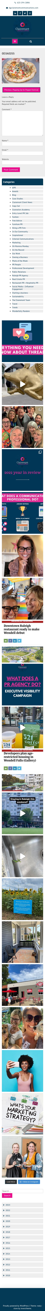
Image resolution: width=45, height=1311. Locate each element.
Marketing (16, 242)
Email (5, 149)
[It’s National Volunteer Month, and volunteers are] (22, 1028)
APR (14, 187)
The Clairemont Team (21, 300)
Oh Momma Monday (20, 246)
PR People (16, 264)
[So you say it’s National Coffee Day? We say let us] (22, 727)
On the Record (18, 249)
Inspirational (17, 235)
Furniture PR (17, 224)
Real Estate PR (18, 279)
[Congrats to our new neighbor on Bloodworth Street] (22, 985)
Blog (14, 195)
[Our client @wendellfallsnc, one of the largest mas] (22, 770)
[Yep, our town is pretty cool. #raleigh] (22, 899)
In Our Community (20, 231)
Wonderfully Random (21, 311)
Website (5, 159)
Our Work (16, 253)
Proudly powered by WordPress (16, 1305)
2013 (8, 1259)
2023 (8, 1204)
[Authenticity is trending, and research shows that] (22, 1071)
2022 (8, 1210)
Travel (14, 303)
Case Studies (17, 198)
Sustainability (18, 296)
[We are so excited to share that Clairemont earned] (22, 1157)
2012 (8, 1264)
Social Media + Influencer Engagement (23, 288)
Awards (15, 191)
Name (5, 140)
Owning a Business (20, 257)
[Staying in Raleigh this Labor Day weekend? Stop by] (22, 813)
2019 (8, 1226)
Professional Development (23, 268)
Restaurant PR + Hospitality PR (25, 282)
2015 (8, 1248)
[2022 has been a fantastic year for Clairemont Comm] (22, 470)
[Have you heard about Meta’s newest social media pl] (22, 341)
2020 (8, 1221)
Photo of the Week (20, 260)
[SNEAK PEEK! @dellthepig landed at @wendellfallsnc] (22, 384)
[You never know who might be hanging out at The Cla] (22, 856)
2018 (8, 1232)
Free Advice (17, 220)
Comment (7, 109)
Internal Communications (23, 238)
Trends (15, 307)
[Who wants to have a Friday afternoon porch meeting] (22, 942)
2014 (8, 1253)
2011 (8, 1270)
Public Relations (19, 271)
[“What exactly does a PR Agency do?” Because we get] (22, 684)
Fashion (15, 216)
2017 (8, 1237)
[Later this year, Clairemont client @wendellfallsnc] (22, 642)
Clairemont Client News (22, 202)
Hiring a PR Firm (19, 227)
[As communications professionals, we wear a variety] (22, 513)
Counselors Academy (21, 209)
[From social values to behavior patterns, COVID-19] (22, 1114)
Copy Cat (16, 206)
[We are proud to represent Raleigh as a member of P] (22, 427)
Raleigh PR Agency (20, 275)
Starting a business (20, 292)
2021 (8, 1215)
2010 (8, 1275)
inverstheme (26, 1308)
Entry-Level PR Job (20, 213)
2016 (8, 1242)
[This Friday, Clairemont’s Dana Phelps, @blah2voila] (22, 556)
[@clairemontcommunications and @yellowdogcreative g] (22, 599)
